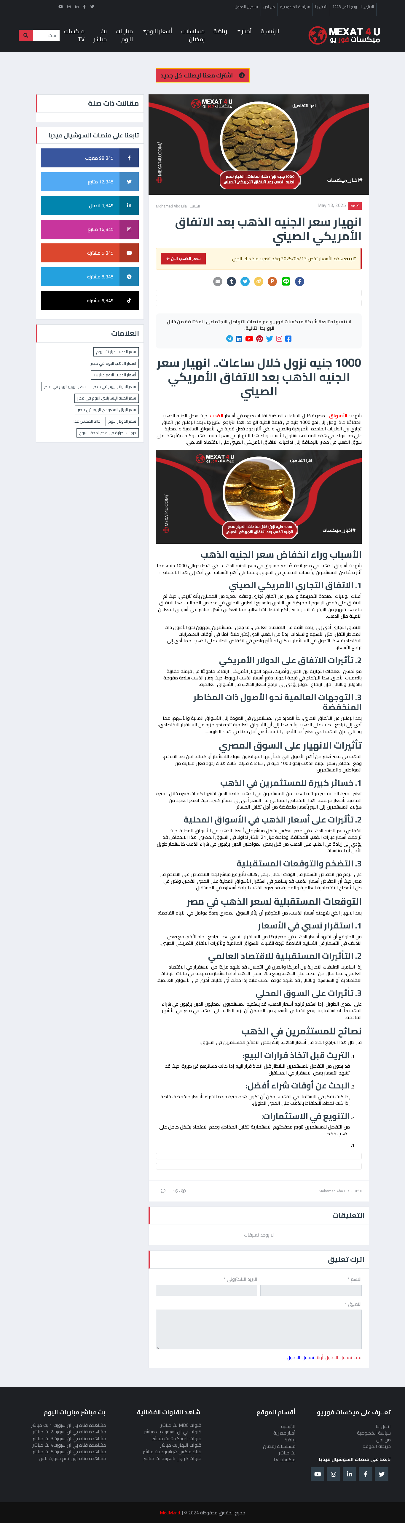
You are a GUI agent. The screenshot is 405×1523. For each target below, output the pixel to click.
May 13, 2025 (332, 206)
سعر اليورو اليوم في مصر (65, 386)
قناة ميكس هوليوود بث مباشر (172, 1451)
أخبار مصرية (284, 1432)
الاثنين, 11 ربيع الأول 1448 (353, 6)
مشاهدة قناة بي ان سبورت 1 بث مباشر (68, 1425)
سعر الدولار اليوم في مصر (114, 386)
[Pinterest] (259, 339)
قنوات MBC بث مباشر (181, 1425)
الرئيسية (270, 31)
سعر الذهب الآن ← (183, 258)
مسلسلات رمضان (193, 35)
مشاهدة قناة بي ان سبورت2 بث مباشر (69, 1431)
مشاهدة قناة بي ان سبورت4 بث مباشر (69, 1444)
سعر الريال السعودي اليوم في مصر (107, 409)
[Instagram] (279, 339)
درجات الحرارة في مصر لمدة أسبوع (107, 433)
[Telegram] (229, 339)
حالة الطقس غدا (87, 421)
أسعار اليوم (159, 31)
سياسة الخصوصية (295, 6)
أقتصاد (355, 206)
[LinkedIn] (239, 339)
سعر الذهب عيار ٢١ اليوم (116, 352)
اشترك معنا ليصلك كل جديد (197, 75)
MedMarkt (170, 1512)
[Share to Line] (286, 281)
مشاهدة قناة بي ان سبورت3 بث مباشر (69, 1438)
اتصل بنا (321, 6)
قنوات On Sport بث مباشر (176, 1438)
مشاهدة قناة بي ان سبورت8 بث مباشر (69, 1451)
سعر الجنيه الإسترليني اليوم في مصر (106, 398)
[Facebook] (288, 339)
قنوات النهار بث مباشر (180, 1444)
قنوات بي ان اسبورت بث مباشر (172, 1431)
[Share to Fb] (300, 281)
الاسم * (354, 1279)
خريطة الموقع (377, 1446)
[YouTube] (249, 339)
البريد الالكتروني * (240, 1279)
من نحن (269, 6)
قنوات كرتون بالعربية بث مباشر (172, 1458)
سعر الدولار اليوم (122, 421)
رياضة (220, 31)
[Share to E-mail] (218, 281)
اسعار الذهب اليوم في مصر (113, 363)
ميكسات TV (74, 35)
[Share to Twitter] (245, 281)
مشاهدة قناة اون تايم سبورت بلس (72, 1458)
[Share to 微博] (259, 281)
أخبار (246, 31)
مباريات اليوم (124, 35)
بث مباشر (100, 35)
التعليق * (353, 1304)
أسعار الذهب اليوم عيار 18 (114, 375)
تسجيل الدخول (246, 6)
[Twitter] (269, 339)
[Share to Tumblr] (231, 281)
